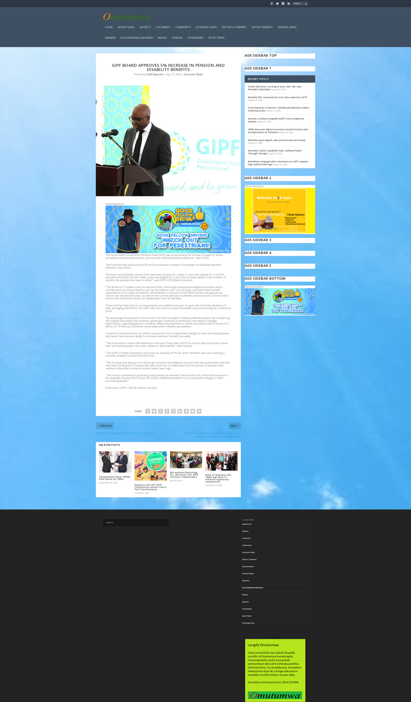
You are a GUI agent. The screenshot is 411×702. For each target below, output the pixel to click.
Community (183, 27)
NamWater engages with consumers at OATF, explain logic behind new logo (278, 163)
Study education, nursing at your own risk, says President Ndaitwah (275, 88)
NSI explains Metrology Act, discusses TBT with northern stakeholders (184, 474)
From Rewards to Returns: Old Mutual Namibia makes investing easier (278, 109)
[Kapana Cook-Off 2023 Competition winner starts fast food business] (151, 466)
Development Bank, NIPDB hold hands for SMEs (114, 478)
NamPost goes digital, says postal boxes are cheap (276, 140)
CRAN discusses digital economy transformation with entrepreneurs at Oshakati (278, 131)
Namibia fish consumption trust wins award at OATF (277, 97)
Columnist (163, 27)
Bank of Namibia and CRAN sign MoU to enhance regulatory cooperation (218, 478)
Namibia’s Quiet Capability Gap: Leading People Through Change (275, 152)
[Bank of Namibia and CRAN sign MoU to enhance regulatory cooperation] (221, 460)
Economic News (206, 27)
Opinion (177, 37)
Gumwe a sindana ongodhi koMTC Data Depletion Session (276, 120)
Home (109, 27)
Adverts (145, 27)
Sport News (216, 37)
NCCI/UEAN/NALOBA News (136, 37)
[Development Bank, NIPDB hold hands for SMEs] (115, 462)
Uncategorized (248, 623)
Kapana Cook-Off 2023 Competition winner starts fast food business (151, 487)
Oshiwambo (195, 37)
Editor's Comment (234, 27)
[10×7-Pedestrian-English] (168, 252)
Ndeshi (162, 37)
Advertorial (126, 27)
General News (287, 27)
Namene (110, 37)
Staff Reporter (155, 74)
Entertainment (262, 27)
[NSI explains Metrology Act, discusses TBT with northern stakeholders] (186, 459)
